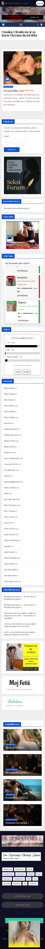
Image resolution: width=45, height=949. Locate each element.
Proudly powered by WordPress (16, 930)
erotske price (19, 869)
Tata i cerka (8, 517)
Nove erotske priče (11, 458)
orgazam (7, 883)
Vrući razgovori (10, 581)
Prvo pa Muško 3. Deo (18, 90)
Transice (7, 546)
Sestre (6, 493)
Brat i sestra (9, 405)
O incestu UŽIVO (11, 464)
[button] (38, 24)
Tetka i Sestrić (9, 534)
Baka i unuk (8, 388)
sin (25, 883)
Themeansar (22, 933)
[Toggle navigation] (21, 24)
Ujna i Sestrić (9, 564)
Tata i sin (7, 523)
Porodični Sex (9, 470)
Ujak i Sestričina (10, 558)
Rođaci (6, 476)
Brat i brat (8, 400)
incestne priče (8, 874)
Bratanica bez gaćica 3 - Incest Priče (18, 596)
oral (35, 879)
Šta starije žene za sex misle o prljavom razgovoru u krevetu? (20, 625)
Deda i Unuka (9, 417)
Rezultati (26, 372)
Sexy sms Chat (10, 499)
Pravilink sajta (38, 939)
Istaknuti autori (10, 429)
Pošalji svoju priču (14, 939)
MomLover (8, 452)
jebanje (30, 874)
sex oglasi (16, 883)
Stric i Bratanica (10, 505)
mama (39, 874)
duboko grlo (8, 869)
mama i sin (7, 879)
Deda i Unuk (9, 411)
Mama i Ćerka (9, 441)
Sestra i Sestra (10, 487)
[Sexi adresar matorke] (22, 657)
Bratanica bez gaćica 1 (13, 607)
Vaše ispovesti (9, 575)
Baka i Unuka (9, 394)
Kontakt (22, 944)
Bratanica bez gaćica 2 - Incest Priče (19, 605)
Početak (4, 939)
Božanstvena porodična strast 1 (16, 208)
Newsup (35, 930)
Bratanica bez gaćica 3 (17, 772)
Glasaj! (17, 372)
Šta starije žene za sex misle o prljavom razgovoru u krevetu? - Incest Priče (20, 614)
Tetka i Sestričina (11, 540)
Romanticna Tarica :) (16, 797)
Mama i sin (8, 446)
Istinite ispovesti (10, 435)
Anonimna (8, 618)
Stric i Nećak (8, 87)
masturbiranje (19, 879)
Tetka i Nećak (9, 528)
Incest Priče (22, 11)
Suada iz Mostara (14, 747)
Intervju (7, 423)
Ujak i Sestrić (9, 552)
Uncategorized (10, 569)
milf (28, 879)
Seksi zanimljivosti (11, 482)
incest (30, 869)
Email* (6, 136)
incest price (20, 874)
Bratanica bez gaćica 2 (13, 599)
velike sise (33, 883)
